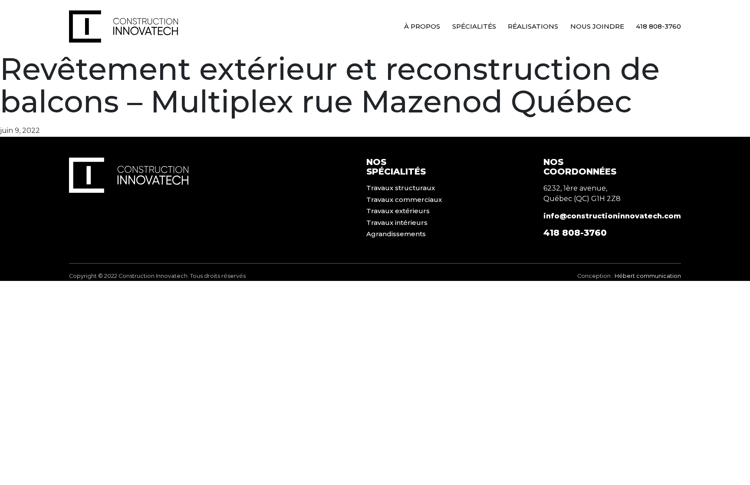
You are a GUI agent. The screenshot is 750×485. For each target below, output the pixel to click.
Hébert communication (648, 276)
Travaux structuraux (400, 188)
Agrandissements (396, 234)
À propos (422, 26)
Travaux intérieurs (397, 222)
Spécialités (474, 26)
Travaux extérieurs (398, 211)
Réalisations (533, 26)
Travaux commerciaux (404, 199)
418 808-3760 (658, 26)
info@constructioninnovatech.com (612, 216)
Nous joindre (597, 26)
